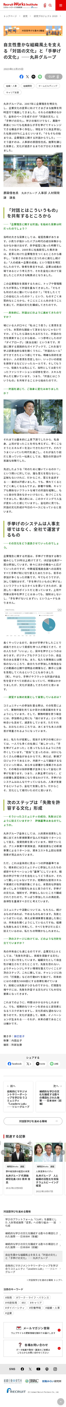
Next (62, 1152)
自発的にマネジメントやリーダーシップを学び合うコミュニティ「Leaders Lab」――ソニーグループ (18, 1096)
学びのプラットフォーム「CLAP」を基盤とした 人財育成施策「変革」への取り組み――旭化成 (31, 1222)
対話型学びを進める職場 (33, 1121)
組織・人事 (11, 85)
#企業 (8, 1313)
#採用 (8, 1297)
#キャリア (36, 1302)
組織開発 (27, 85)
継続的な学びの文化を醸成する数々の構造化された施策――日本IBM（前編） (50, 1094)
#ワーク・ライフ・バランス (32, 1297)
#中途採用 (11, 1302)
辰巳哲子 (19, 1036)
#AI (24, 1302)
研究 (25, 15)
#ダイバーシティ (15, 1307)
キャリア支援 (12, 92)
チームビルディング (48, 85)
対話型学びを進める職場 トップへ (45, 1280)
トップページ (10, 15)
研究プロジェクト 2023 (46, 15)
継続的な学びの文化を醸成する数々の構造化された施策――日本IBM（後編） (31, 1234)
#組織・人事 (52, 1307)
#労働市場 (35, 1307)
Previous (3, 1152)
